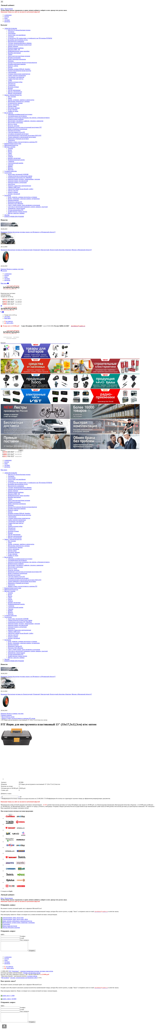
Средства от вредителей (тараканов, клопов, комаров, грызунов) (28, 207)
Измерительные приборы (16, 48)
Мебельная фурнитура (11, 145)
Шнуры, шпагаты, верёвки (16, 213)
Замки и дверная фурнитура (13, 95)
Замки (10, 98)
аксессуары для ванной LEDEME (18, 174)
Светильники (12, 72)
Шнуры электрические (15, 91)
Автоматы (11, 32)
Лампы (10, 54)
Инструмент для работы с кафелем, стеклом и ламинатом (25, 121)
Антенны (11, 36)
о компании (8, 15)
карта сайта (9, 323)
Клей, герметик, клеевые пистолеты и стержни (22, 197)
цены (6, 18)
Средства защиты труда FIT (16, 132)
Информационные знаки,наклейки (18, 51)
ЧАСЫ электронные (14, 90)
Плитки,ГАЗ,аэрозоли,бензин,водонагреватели (22, 62)
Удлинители (11, 85)
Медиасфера (5, 977)
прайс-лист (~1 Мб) (8, 995)
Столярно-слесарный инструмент (18, 134)
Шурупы (10, 169)
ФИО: (2, 1006)
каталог (6, 16)
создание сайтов (32, 976)
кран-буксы (11, 184)
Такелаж (10, 164)
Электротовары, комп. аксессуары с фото (15, 919)
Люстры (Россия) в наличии (11, 927)
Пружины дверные (14, 108)
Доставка (7, 316)
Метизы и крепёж (9, 147)
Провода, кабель (13, 66)
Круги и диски (12, 124)
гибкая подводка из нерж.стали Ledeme (20, 176)
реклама (12, 977)
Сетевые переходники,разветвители (19, 74)
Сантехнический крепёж (15, 163)
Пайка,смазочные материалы (17, 59)
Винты (10, 151)
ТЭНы (10, 80)
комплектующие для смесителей (18, 181)
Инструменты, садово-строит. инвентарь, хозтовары (18, 922)
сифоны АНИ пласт (14, 187)
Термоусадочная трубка (15, 82)
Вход (2, 8)
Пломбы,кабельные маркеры (17, 64)
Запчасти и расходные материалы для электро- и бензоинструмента (29, 117)
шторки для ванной (14, 194)
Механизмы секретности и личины (19, 101)
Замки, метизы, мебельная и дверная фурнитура (17, 921)
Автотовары (12, 33)
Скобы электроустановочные (17, 75)
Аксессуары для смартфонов (17, 35)
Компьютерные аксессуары (12, 143)
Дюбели (10, 156)
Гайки (10, 153)
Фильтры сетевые (13, 87)
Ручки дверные (12, 109)
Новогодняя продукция (9, 926)
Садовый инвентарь (10, 171)
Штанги (10, 168)
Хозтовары (7, 195)
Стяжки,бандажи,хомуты (15, 78)
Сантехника (8, 172)
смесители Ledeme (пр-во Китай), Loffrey (20, 189)
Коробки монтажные (14, 53)
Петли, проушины (13, 104)
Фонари (10, 88)
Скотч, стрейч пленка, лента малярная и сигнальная (24, 205)
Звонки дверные (13, 46)
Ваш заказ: (4, 470)
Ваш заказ (4, 283)
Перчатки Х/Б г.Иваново (15, 203)
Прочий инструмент (14, 130)
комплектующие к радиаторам (17, 182)
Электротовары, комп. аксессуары (13, 917)
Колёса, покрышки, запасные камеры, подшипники (24, 198)
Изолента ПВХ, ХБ (14, 49)
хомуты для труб (13, 190)
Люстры (6, 215)
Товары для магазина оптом (31, 973)
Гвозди (10, 155)
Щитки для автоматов (14, 93)
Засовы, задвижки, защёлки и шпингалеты (21, 100)
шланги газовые (13, 192)
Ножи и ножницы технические (17, 129)
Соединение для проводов (16, 77)
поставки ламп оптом (46, 971)
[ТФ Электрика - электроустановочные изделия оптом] (11, 290)
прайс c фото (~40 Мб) (9, 999)
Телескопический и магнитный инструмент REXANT (24, 135)
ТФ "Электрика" (14, 971)
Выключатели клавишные (16, 41)
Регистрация (9, 8)
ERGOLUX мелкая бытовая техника (19, 30)
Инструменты (8, 113)
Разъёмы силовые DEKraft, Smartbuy (19, 69)
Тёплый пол (11, 83)
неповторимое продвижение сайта (26, 977)
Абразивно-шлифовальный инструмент (20, 114)
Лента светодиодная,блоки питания (19, 56)
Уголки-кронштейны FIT (15, 210)
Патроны (11, 61)
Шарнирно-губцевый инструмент (18, 138)
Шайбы (10, 166)
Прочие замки (12, 106)
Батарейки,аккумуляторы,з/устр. (18, 40)
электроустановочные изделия (29, 971)
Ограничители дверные (15, 103)
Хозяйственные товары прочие (17, 211)
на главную (9, 321)
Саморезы (11, 161)
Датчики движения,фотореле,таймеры (20, 43)
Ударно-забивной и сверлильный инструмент (22, 137)
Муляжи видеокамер (14, 57)
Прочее (10, 67)
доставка (7, 20)
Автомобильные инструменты (17, 116)
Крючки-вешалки (13, 200)
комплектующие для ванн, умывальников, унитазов (24, 179)
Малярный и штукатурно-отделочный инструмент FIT (25, 127)
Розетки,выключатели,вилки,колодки (19, 70)
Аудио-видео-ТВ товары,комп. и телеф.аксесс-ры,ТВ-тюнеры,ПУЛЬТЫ (30, 38)
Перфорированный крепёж (16, 160)
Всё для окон (12, 96)
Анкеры (10, 148)
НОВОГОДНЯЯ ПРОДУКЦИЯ (14, 216)
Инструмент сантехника (15, 122)
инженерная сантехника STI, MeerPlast (20, 177)
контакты (7, 21)
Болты (10, 150)
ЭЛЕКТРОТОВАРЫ (10, 28)
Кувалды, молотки (13, 125)
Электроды (11, 140)
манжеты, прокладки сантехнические (19, 185)
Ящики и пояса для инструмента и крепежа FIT (22, 142)
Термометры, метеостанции (16, 208)
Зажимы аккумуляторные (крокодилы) (20, 44)
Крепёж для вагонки (14, 158)
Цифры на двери (13, 111)
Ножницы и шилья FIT (15, 202)
